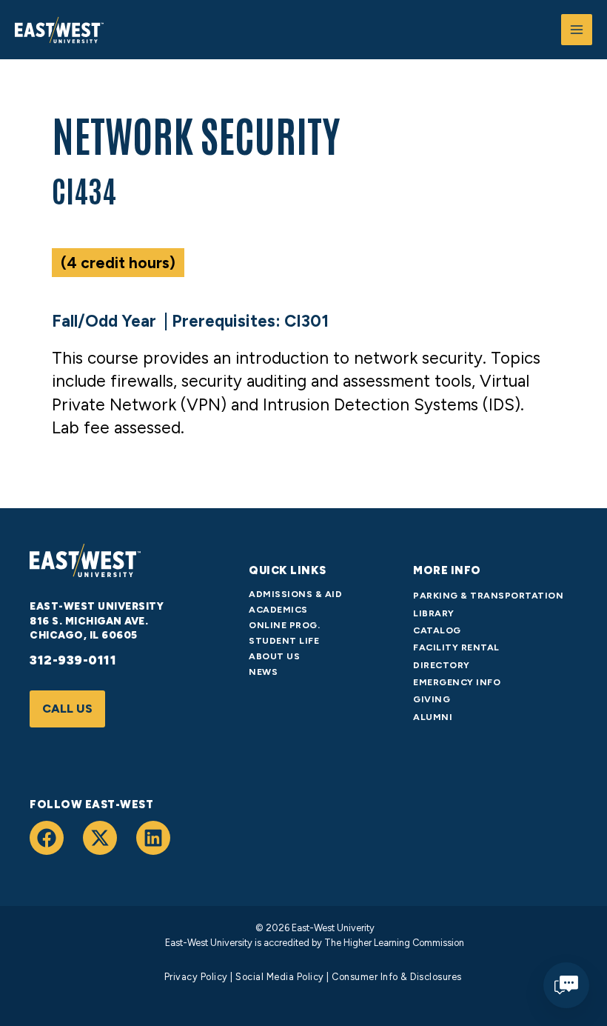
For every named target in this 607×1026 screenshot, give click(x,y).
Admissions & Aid (295, 593)
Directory (441, 664)
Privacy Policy (196, 976)
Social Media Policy (279, 976)
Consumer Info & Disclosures (397, 976)
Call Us (67, 709)
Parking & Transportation (488, 595)
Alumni (432, 716)
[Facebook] (47, 838)
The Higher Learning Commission (393, 942)
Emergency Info (456, 681)
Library (434, 613)
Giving (431, 698)
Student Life (284, 640)
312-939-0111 (73, 660)
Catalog (437, 630)
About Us (274, 656)
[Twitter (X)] (100, 838)
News (263, 671)
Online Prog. (284, 624)
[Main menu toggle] (576, 29)
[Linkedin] (153, 838)
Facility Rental (456, 647)
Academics (278, 609)
